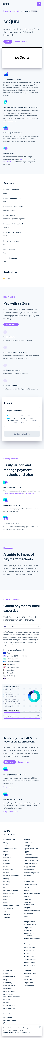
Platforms (27, 875)
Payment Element (26, 159)
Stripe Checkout (9, 812)
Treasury (6, 917)
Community (7, 983)
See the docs (10, 324)
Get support (7, 1017)
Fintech (26, 887)
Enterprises (28, 843)
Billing (5, 852)
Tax (4, 911)
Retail (26, 916)
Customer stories (9, 977)
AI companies (29, 881)
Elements (6, 872)
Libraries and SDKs (30, 959)
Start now (9, 762)
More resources (9, 1009)
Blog (5, 980)
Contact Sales (19, 42)
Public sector (28, 913)
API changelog (29, 956)
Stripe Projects (29, 962)
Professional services (32, 910)
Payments (7, 896)
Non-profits (28, 907)
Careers (27, 977)
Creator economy (30, 884)
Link (4, 887)
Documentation (29, 947)
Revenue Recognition (11, 905)
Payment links (8, 893)
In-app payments (30, 866)
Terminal (6, 914)
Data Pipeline (8, 869)
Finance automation (31, 861)
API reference (29, 950)
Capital (6, 855)
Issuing (6, 884)
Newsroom (28, 980)
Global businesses (30, 864)
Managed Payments (10, 890)
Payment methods (11, 11)
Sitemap (6, 1003)
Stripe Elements (9, 787)
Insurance (27, 899)
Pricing (5, 843)
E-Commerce (28, 855)
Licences (6, 1000)
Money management (31, 872)
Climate (6, 861)
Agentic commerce (31, 849)
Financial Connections (11, 875)
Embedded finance (31, 858)
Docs (7, 42)
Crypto (6, 866)
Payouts (6, 899)
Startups (27, 846)
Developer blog (29, 965)
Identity (6, 878)
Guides (6, 974)
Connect (6, 864)
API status (27, 953)
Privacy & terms (9, 991)
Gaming (26, 890)
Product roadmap (30, 974)
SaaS (25, 878)
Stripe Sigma (8, 908)
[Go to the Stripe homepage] (6, 830)
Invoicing (6, 881)
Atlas (5, 846)
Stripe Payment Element (13, 493)
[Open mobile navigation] (39, 4)
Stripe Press (28, 983)
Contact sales (23, 762)
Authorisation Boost (10, 849)
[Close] (39, 1027)
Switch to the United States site (15, 1033)
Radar (5, 902)
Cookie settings (9, 1006)
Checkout (7, 162)
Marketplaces (29, 869)
